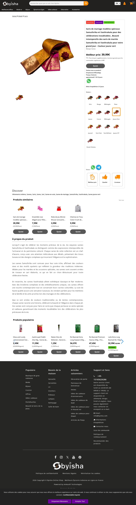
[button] (122, 341)
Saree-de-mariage (62, 194)
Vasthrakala (83, 194)
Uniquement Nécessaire (59, 501)
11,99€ (35, 343)
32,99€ (114, 343)
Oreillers (51, 391)
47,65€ (92, 343)
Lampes (51, 399)
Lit (49, 387)
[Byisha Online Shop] (88, 83)
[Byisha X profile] (67, 458)
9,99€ (72, 223)
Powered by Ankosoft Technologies (68, 484)
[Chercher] (86, 3)
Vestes (73, 390)
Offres (28, 394)
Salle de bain (53, 407)
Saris (26, 16)
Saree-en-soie (50, 194)
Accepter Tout (80, 501)
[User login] (125, 3)
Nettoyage (52, 403)
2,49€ (15, 343)
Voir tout (121, 200)
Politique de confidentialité (47, 473)
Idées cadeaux (52, 9)
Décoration (64, 9)
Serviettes (52, 383)
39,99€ (16, 223)
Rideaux (51, 395)
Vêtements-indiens (19, 194)
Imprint (77, 495)
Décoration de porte (79, 379)
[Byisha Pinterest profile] (80, 458)
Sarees (29, 194)
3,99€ (53, 223)
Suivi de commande (101, 430)
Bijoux (28, 9)
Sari (43, 194)
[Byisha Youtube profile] (74, 458)
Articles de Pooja (78, 420)
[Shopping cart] (131, 4)
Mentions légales (69, 473)
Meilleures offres (7, 9)
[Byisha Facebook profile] (55, 458)
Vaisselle (51, 379)
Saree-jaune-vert (94, 194)
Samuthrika (74, 194)
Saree (39, 194)
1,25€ (53, 343)
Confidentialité (68, 495)
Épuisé (95, 66)
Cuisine (29, 390)
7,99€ (34, 223)
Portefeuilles (31, 402)
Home (14, 16)
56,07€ (73, 343)
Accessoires (76, 9)
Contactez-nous (101, 426)
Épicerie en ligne (39, 9)
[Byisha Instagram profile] (61, 458)
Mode (18, 9)
